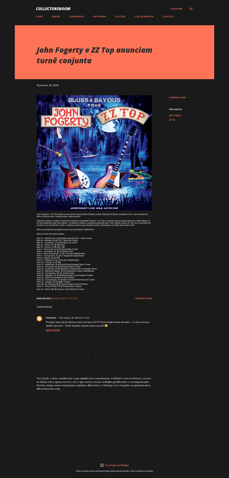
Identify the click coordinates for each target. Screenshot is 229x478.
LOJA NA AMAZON (144, 16)
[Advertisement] (89, 416)
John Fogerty (175, 115)
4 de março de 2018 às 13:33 (74, 317)
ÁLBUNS (56, 16)
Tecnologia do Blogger (116, 465)
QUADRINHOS (76, 16)
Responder (53, 330)
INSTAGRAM (99, 16)
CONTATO (168, 16)
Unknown (51, 317)
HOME (39, 16)
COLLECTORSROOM (53, 8)
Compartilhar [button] (177, 97)
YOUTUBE (120, 16)
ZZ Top (172, 119)
